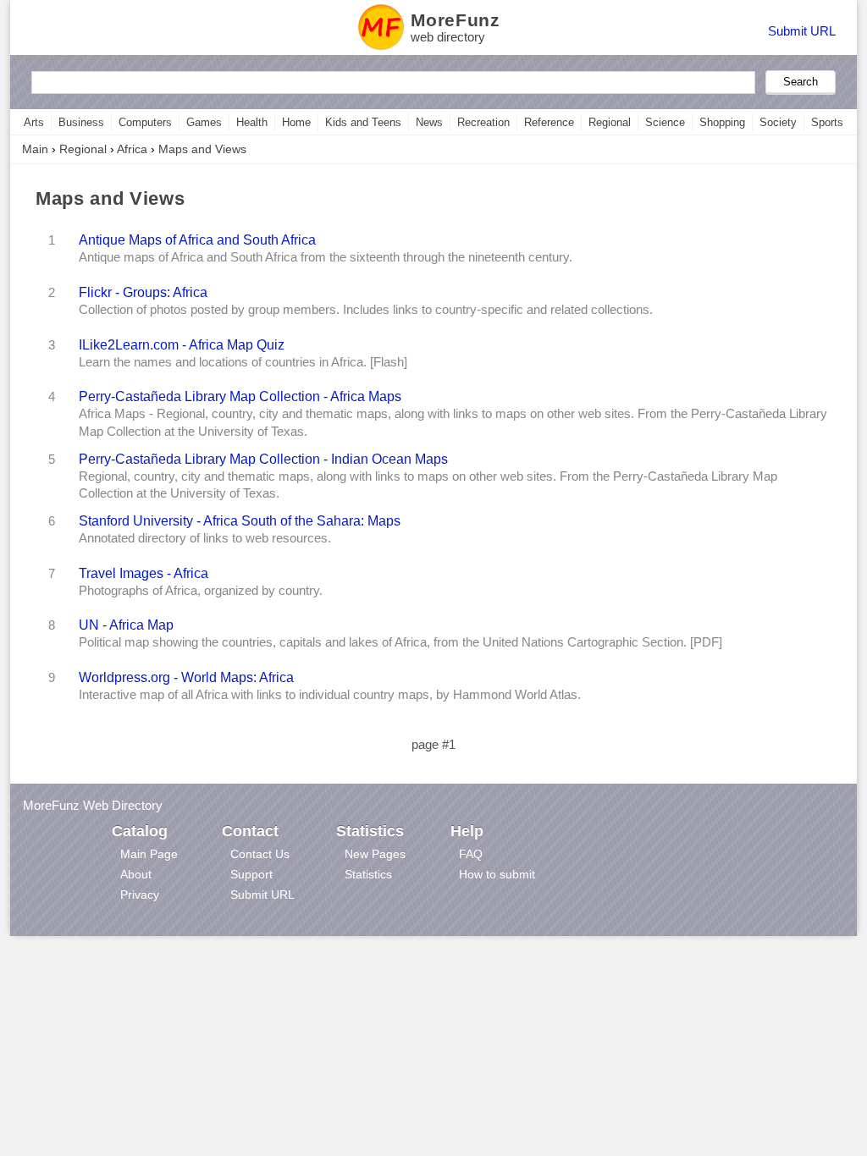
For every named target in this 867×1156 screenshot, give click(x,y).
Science (665, 122)
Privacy (139, 894)
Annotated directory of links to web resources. (205, 538)
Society (778, 122)
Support (251, 874)
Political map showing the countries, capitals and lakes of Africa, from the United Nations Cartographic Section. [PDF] (400, 642)
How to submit (497, 874)
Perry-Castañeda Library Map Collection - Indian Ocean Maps (263, 458)
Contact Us (260, 854)
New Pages (375, 854)
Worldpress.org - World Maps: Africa (186, 677)
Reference (549, 122)
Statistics (368, 874)
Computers (145, 122)
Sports (827, 122)
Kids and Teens (363, 122)
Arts (34, 122)
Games (204, 122)
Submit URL (802, 31)
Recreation (483, 122)
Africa (132, 149)
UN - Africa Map (126, 624)
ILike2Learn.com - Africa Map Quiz (181, 344)
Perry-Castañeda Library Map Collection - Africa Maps (240, 396)
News (429, 122)
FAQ (471, 854)
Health (252, 122)
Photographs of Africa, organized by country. (201, 590)
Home (296, 122)
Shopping (722, 122)
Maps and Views (202, 149)
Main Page (149, 854)
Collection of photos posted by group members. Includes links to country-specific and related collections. (366, 310)
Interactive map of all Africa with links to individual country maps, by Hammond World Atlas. (330, 695)
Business (81, 122)
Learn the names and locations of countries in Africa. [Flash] (243, 362)
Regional (609, 122)
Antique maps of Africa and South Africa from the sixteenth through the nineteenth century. (325, 257)
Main (35, 149)
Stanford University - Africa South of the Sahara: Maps (239, 520)
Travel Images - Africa (143, 573)
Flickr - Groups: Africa (143, 292)
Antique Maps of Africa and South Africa (197, 239)
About (136, 874)
